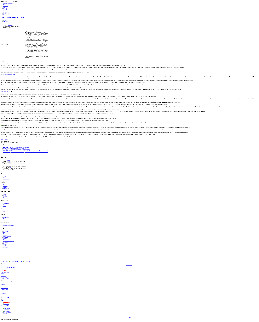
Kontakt (5, 12)
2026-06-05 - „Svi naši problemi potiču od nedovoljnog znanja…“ (17, 149)
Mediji (4, 233)
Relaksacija (5, 237)
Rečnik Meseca (4, 288)
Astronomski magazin (8, 3)
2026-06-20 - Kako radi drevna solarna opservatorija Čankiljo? (16, 147)
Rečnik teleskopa (4, 289)
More (8, 160)
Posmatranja (5, 219)
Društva (5, 244)
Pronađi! (15, 1)
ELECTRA (5, 14)
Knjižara (5, 245)
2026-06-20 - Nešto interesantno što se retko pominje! (14, 148)
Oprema (5, 197)
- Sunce (2, 273)
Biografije (10, 25)
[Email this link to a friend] (5, 21)
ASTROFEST (129, 265)
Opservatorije (6, 247)
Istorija (4, 195)
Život (4, 176)
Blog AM (5, 8)
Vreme (4, 206)
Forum (4, 7)
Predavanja (5, 242)
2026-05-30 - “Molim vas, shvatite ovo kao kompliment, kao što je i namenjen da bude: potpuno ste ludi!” (25, 150)
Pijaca (4, 239)
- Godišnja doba (4, 277)
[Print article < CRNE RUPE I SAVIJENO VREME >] (5, 20)
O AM (4, 4)
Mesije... (5, 218)
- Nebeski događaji (5, 272)
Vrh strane (3, 320)
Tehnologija (5, 186)
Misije (4, 194)
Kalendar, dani (6, 204)
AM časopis (5, 6)
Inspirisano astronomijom (8, 241)
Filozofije (5, 187)
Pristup (4, 10)
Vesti (4, 232)
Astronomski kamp (7, 217)
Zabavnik (5, 235)
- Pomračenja (3, 276)
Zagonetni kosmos (7, 236)
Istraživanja (5, 231)
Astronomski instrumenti (8, 225)
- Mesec (2, 274)
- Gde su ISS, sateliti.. (5, 278)
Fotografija (5, 211)
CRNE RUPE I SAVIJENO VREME (13, 17)
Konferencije (6, 188)
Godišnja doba (6, 203)
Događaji (5, 196)
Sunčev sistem (6, 179)
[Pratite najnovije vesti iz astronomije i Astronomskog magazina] (129, 317)
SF (3, 243)
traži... (2, 1)
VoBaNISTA (6, 13)
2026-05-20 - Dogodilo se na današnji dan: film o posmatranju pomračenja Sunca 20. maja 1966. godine (25, 152)
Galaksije (5, 177)
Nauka (4, 184)
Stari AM (5, 9)
